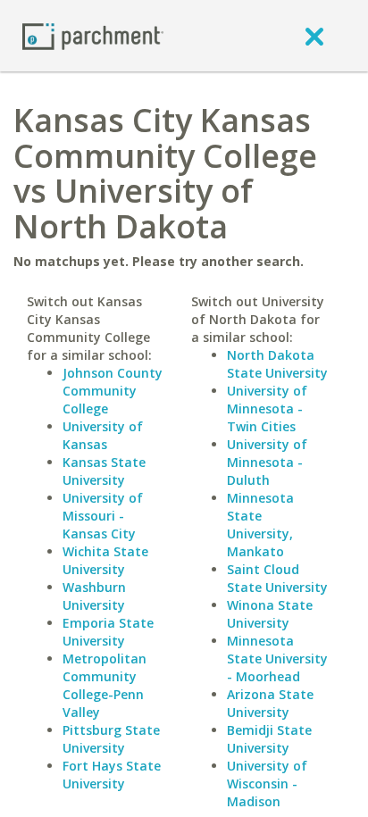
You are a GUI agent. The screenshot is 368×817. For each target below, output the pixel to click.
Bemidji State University (269, 738)
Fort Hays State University (112, 774)
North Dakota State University (277, 363)
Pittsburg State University (111, 738)
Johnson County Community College (113, 390)
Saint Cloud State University (277, 578)
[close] (314, 35)
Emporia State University (108, 631)
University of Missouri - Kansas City (103, 515)
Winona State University (270, 613)
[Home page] (92, 35)
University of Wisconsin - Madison (267, 783)
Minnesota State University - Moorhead (277, 658)
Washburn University (94, 596)
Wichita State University (105, 560)
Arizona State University (270, 703)
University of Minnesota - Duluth (267, 462)
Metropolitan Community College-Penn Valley (104, 685)
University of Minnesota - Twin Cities (267, 408)
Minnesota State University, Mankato (260, 524)
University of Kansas (103, 435)
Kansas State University (104, 471)
